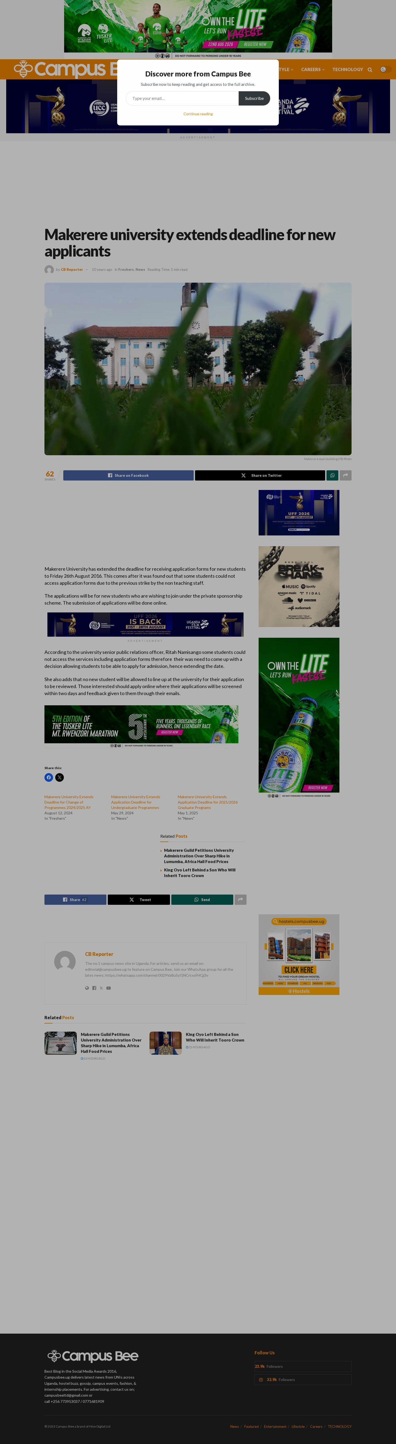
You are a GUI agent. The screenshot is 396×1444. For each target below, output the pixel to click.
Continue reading (198, 113)
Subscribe (254, 98)
